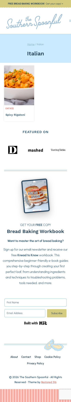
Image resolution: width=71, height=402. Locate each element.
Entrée (10, 108)
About (14, 356)
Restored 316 (49, 382)
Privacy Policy (35, 363)
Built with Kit (35, 323)
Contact (26, 356)
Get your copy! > (35, 3)
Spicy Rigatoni (15, 114)
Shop (37, 356)
